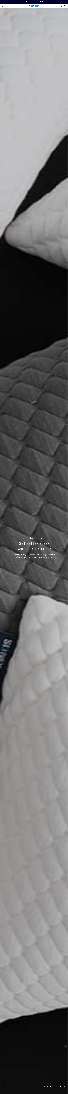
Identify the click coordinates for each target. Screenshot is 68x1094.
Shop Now (34, 563)
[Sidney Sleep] (34, 6)
